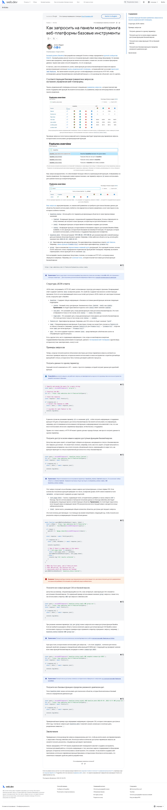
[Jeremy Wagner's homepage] (60, 47)
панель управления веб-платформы (79, 69)
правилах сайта (78, 773)
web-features (110, 242)
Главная (48, 22)
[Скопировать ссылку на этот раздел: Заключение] (59, 732)
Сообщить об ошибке (63, 789)
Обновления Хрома (99, 792)
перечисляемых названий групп (79, 247)
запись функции (67, 244)
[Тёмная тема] (121, 265)
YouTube (132, 792)
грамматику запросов (94, 87)
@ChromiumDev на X (136, 789)
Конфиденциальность (23, 806)
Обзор (35, 2)
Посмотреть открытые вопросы (66, 792)
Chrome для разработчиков (101, 789)
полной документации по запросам (106, 277)
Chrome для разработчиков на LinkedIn (141, 794)
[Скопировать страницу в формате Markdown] (54, 38)
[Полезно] (116, 22)
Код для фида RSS (135, 797)
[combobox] (132, 2)
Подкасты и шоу (98, 797)
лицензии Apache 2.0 (50, 773)
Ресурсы (26, 2)
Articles (5, 7)
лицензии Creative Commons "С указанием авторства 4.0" (97, 771)
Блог (78, 2)
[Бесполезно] (119, 22)
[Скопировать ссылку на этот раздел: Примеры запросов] (66, 348)
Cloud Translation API (87, 16)
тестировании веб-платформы (99, 340)
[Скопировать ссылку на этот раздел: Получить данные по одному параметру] (80, 363)
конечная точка (77, 258)
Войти (163, 2)
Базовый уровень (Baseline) (55, 55)
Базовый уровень (45, 2)
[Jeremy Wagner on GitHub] (55, 47)
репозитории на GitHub (103, 638)
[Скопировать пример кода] (123, 265)
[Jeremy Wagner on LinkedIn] (57, 47)
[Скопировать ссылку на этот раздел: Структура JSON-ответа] (71, 284)
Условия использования (8, 806)
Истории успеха (88, 2)
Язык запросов (51, 205)
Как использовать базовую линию (63, 2)
